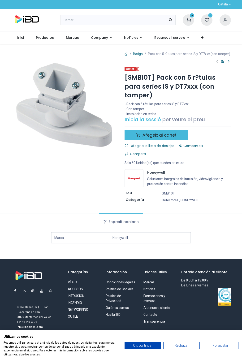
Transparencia (154, 321)
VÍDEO (72, 282)
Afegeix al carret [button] (159, 135)
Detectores (170, 200)
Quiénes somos (117, 308)
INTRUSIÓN (76, 296)
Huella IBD (113, 314)
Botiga (138, 54)
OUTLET (74, 316)
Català (223, 4)
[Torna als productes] (223, 61)
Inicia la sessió (143, 119)
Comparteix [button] (193, 145)
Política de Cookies (120, 289)
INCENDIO (75, 303)
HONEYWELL (190, 200)
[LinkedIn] (24, 291)
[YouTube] (41, 291)
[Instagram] (33, 291)
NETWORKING (78, 309)
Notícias (149, 289)
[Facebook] (15, 291)
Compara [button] (138, 153)
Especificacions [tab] (123, 222)
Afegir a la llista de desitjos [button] (152, 145)
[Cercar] (170, 20)
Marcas (149, 282)
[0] (188, 20)
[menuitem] (20, 37)
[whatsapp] (50, 291)
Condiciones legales (120, 282)
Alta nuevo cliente (156, 308)
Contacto (150, 314)
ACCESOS (75, 289)
